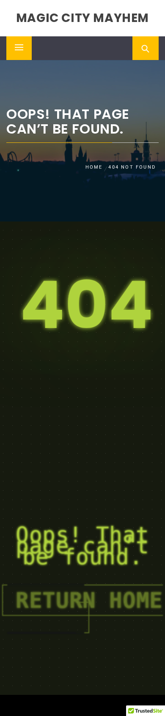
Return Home (89, 600)
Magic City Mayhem (82, 18)
